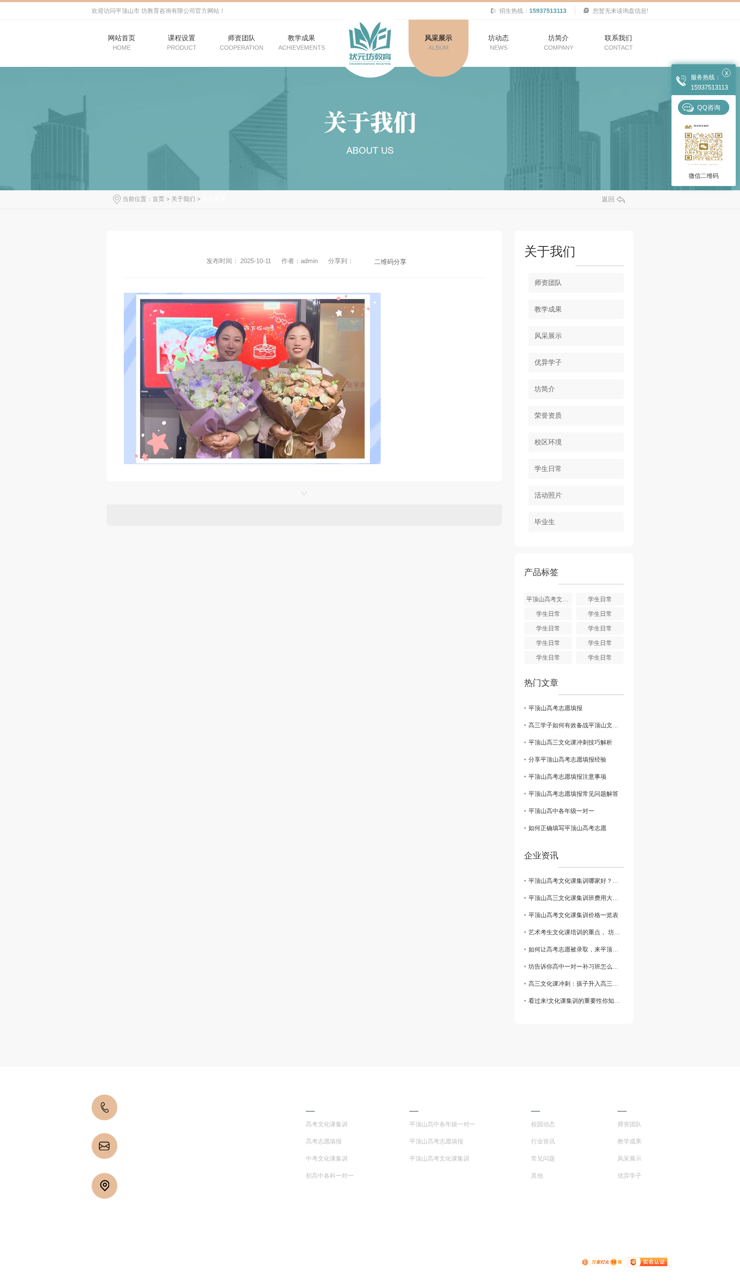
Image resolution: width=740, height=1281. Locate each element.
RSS (448, 1261)
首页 (158, 198)
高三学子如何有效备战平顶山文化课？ (576, 725)
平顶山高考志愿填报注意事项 (567, 776)
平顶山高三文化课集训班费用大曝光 (576, 897)
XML (465, 1261)
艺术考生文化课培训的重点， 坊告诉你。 (576, 932)
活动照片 (548, 495)
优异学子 (548, 362)
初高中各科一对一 (330, 1176)
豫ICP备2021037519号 (294, 1261)
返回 (608, 199)
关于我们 (183, 198)
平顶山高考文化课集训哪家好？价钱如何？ (576, 880)
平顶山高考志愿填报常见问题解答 (573, 793)
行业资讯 (543, 1141)
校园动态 (543, 1124)
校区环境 (548, 442)
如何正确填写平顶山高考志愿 (567, 828)
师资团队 (548, 282)
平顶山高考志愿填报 (555, 708)
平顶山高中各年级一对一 (561, 810)
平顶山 (543, 1261)
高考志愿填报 (324, 1141)
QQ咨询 (708, 107)
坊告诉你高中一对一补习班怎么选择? (576, 966)
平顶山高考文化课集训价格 (549, 599)
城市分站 (512, 1261)
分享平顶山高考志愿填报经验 (567, 759)
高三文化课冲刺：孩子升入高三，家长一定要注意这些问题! (576, 983)
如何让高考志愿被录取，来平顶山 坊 (576, 949)
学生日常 (548, 468)
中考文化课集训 (327, 1158)
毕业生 (544, 521)
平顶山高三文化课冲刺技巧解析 (570, 742)
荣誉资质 (548, 415)
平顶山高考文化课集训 (439, 1158)
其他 (537, 1176)
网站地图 (424, 1261)
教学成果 (548, 309)
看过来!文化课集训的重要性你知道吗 (576, 1000)
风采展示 (214, 198)
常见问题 (543, 1158)
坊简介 (544, 389)
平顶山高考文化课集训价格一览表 (573, 915)
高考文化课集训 (327, 1124)
